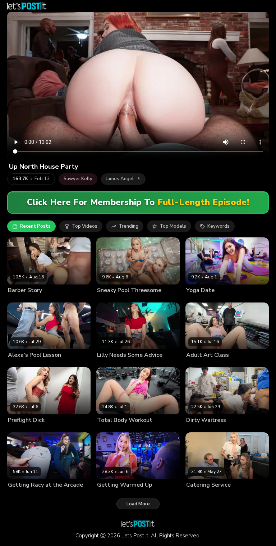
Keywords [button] (218, 226)
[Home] (26, 6)
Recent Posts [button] (35, 226)
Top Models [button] (173, 226)
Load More (138, 504)
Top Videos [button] (84, 226)
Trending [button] (128, 226)
